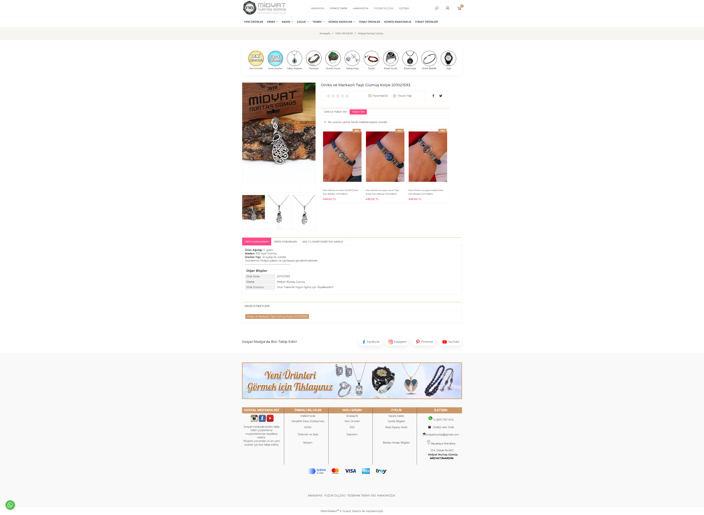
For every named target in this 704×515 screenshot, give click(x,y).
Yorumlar (380, 95)
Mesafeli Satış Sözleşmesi (308, 421)
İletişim (307, 442)
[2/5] (331, 96)
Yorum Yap (405, 95)
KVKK (307, 427)
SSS (373, 495)
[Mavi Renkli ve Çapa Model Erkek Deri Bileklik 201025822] (428, 157)
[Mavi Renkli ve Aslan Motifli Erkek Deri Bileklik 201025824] (342, 157)
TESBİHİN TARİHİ (358, 495)
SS (353, 427)
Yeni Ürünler (352, 421)
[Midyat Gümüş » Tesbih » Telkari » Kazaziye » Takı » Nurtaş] (264, 14)
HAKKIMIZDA (386, 495)
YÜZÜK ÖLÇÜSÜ (335, 495)
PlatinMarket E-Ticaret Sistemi (340, 511)
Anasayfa (352, 416)
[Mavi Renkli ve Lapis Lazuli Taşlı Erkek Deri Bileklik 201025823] (385, 157)
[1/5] (329, 96)
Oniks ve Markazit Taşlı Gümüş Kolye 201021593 (277, 316)
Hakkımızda (307, 416)
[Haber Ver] (358, 111)
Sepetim (352, 434)
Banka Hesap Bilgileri (396, 442)
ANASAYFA (315, 495)
